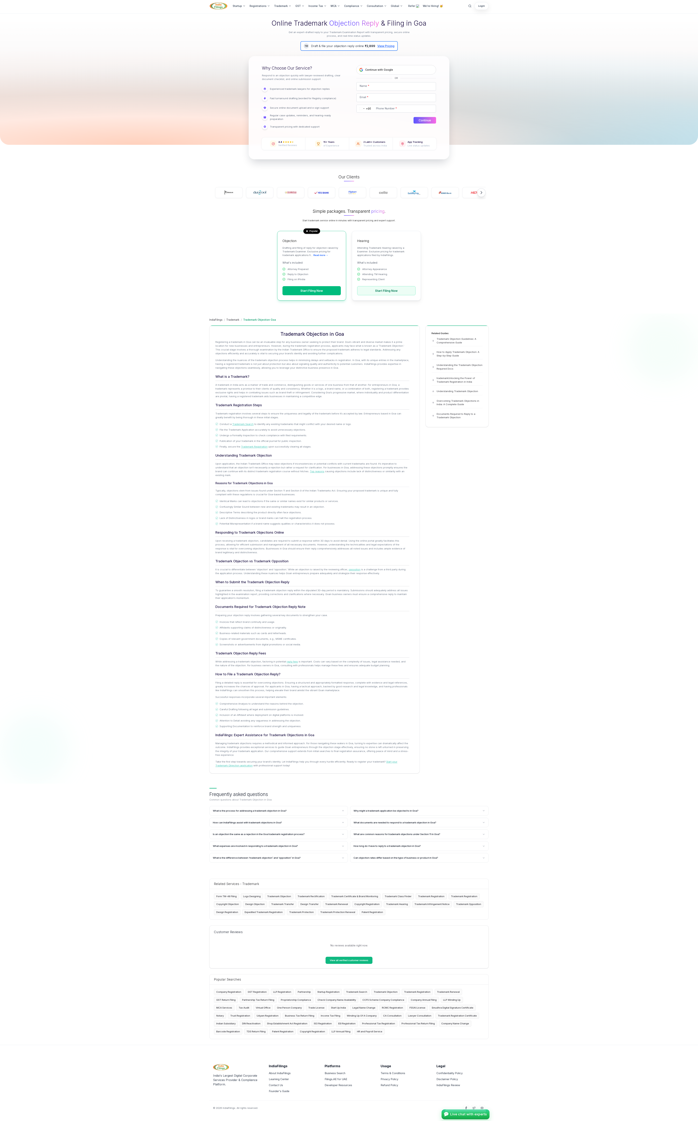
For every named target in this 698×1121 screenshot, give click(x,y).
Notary (220, 1015)
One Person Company (289, 1007)
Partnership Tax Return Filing (258, 999)
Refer (411, 5)
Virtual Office (263, 1007)
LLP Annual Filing (341, 1031)
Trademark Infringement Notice (432, 904)
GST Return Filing (226, 999)
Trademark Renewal (336, 904)
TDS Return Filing (256, 1031)
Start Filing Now (311, 291)
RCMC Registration (392, 1007)
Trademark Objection (279, 896)
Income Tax (315, 5)
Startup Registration (328, 991)
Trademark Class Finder (398, 896)
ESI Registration (347, 1023)
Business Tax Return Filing (299, 1015)
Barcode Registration (228, 1031)
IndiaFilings (215, 319)
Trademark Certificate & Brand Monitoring (354, 896)
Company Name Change (455, 1023)
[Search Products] (470, 6)
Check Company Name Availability (337, 999)
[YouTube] (482, 1108)
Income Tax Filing (330, 1015)
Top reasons (317, 471)
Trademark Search (243, 424)
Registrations (258, 5)
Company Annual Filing (424, 999)
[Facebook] (466, 1108)
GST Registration (257, 991)
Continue (425, 120)
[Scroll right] (481, 192)
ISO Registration (323, 1023)
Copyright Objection (227, 904)
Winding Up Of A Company (362, 1015)
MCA (333, 5)
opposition (354, 569)
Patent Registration (372, 912)
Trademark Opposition (468, 904)
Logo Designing (252, 896)
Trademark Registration (254, 446)
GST (298, 5)
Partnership (304, 991)
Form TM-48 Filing (226, 896)
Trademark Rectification (311, 896)
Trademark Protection (301, 912)
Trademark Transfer (282, 904)
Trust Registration (240, 1015)
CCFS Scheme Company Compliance (383, 999)
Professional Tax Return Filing (418, 1023)
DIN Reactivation (251, 1023)
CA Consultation (392, 1015)
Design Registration (227, 912)
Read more (319, 255)
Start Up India (338, 1007)
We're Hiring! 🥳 (433, 5)
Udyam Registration (267, 1015)
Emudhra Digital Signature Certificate (452, 1007)
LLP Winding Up (452, 999)
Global (395, 5)
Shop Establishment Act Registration (287, 1023)
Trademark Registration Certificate (457, 1015)
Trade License (316, 1007)
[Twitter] (474, 1108)
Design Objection (255, 904)
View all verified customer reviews (349, 960)
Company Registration (228, 991)
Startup (237, 5)
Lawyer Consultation (419, 1015)
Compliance (351, 5)
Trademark (281, 5)
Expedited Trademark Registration (264, 912)
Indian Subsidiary (226, 1023)
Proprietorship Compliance (296, 999)
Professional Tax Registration (378, 1023)
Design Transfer (309, 904)
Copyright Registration (367, 904)
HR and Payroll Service (369, 1031)
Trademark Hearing (397, 904)
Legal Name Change (363, 1007)
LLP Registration (282, 991)
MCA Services (224, 1007)
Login (481, 5)
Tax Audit (244, 1007)
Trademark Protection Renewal (337, 912)
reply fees (292, 661)
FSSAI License (417, 1007)
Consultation (375, 5)
